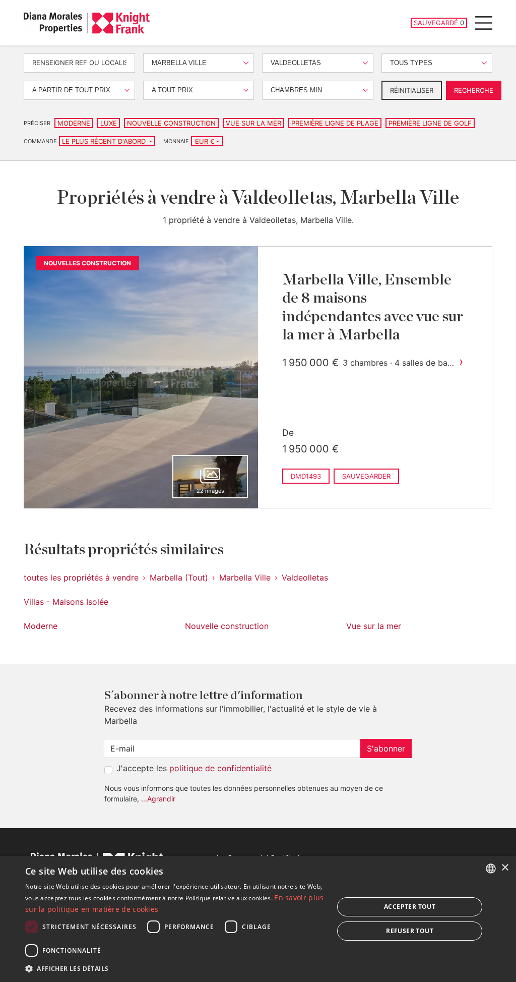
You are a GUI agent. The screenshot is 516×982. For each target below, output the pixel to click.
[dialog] (258, 919)
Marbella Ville (245, 577)
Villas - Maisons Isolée (66, 602)
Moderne (73, 123)
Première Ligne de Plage (334, 123)
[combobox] (491, 868)
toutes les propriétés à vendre (81, 577)
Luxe (108, 123)
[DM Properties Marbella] (87, 23)
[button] (175, 968)
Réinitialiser (411, 90)
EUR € (205, 141)
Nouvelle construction (171, 123)
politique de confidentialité (220, 768)
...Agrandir (158, 798)
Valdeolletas (305, 577)
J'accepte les (194, 768)
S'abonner (386, 748)
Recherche (473, 90)
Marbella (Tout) (179, 577)
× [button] (504, 868)
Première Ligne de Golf (430, 123)
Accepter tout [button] (409, 906)
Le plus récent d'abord (105, 141)
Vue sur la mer (253, 123)
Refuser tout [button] (409, 931)
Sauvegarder (366, 476)
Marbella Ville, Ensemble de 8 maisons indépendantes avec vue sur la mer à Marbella (372, 307)
